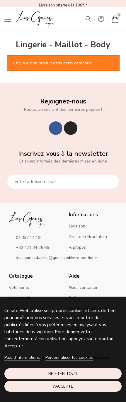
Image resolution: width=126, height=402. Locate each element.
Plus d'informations (22, 357)
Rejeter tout (63, 373)
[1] (111, 182)
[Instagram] (70, 128)
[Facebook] (55, 128)
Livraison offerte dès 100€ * (63, 5)
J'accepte (63, 386)
